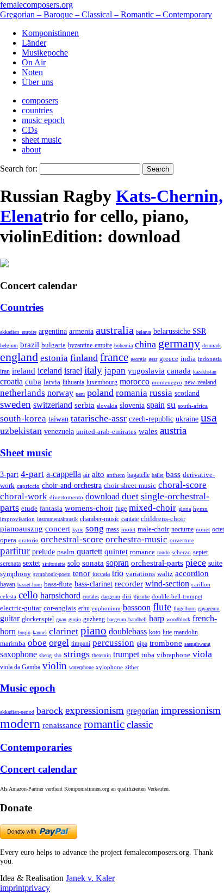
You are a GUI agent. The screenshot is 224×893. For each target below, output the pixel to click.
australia (115, 330)
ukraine (187, 419)
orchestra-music (136, 539)
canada (179, 370)
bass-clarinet (93, 583)
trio (117, 573)
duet (130, 496)
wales (148, 431)
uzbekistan (21, 430)
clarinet (63, 631)
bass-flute (58, 584)
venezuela (59, 431)
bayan (7, 584)
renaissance (62, 725)
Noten (32, 72)
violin (54, 665)
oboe (37, 643)
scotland (187, 393)
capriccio (28, 485)
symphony (15, 574)
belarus (143, 332)
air (86, 475)
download (102, 496)
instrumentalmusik (57, 519)
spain (156, 404)
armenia (81, 331)
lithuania (73, 382)
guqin (75, 619)
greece (168, 358)
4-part (32, 474)
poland (100, 392)
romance (142, 552)
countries (37, 110)
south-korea (23, 418)
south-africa (193, 405)
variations (140, 574)
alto (98, 474)
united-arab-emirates (106, 431)
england (19, 357)
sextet (31, 563)
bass (173, 474)
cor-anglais (59, 608)
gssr (152, 359)
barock (49, 710)
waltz (165, 574)
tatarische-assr (99, 418)
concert (57, 528)
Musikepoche (45, 52)
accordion (192, 573)
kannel (40, 632)
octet (218, 529)
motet (128, 529)
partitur (15, 550)
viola (202, 654)
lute (167, 632)
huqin (24, 632)
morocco (135, 381)
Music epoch (27, 688)
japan (115, 370)
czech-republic (151, 418)
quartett (89, 551)
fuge (121, 508)
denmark (211, 345)
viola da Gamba (20, 667)
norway (60, 392)
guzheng (94, 619)
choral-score (182, 485)
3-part (9, 474)
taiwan (58, 418)
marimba (13, 643)
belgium (9, 345)
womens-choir (89, 508)
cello (28, 595)
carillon (200, 585)
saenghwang (197, 644)
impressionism (191, 710)
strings (77, 654)
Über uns (37, 82)
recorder (129, 583)
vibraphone (173, 655)
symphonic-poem (52, 574)
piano (93, 630)
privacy (37, 887)
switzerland (52, 404)
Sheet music (26, 452)
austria (173, 430)
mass (112, 529)
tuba (147, 655)
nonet (203, 529)
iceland (50, 370)
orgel (59, 642)
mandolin (186, 632)
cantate (130, 519)
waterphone (81, 667)
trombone (166, 643)
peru (80, 394)
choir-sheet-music (130, 485)
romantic (104, 724)
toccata (101, 574)
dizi (127, 596)
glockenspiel (38, 619)
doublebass (128, 631)
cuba (33, 381)
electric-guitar (20, 608)
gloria (184, 509)
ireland (23, 370)
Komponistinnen (50, 33)
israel (73, 370)
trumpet (126, 654)
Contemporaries (36, 747)
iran (5, 371)
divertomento (66, 497)
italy (93, 370)
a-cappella (63, 474)
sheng (45, 655)
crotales (91, 597)
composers (40, 100)
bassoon (137, 607)
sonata (93, 562)
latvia (51, 382)
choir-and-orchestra (72, 485)
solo (73, 563)
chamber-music (99, 519)
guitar (10, 618)
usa (209, 417)
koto (154, 632)
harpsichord (60, 595)
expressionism (94, 710)
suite (215, 563)
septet (200, 552)
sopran (117, 562)
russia (161, 393)
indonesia (210, 359)
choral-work (23, 496)
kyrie (77, 530)
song (94, 528)
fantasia (51, 508)
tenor (81, 573)
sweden (15, 404)
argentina (53, 331)
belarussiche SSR (179, 331)
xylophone (109, 667)
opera (8, 540)
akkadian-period (17, 712)
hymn (200, 508)
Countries (21, 307)
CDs (30, 129)
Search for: (19, 168)
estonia (54, 358)
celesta (8, 596)
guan (61, 619)
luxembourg (101, 382)
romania (131, 392)
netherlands (22, 393)
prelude (43, 552)
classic (140, 724)
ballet (158, 475)
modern (20, 724)
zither (132, 667)
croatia (11, 381)
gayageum (209, 608)
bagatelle (138, 475)
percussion (113, 643)
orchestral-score (72, 539)
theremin (101, 655)
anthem (116, 475)
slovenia (132, 405)
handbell (137, 619)
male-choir (153, 529)
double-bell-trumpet (177, 596)
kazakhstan (204, 372)
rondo (163, 552)
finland (84, 357)
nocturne (182, 529)
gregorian (142, 710)
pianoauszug (21, 528)
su (171, 404)
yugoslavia (146, 370)
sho (57, 655)
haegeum (116, 619)
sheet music (41, 139)
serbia (84, 404)
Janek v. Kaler (90, 878)
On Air (34, 62)
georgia (138, 359)
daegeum (110, 597)
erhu (84, 608)
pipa (141, 643)
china (145, 344)
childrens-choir (163, 519)
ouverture (182, 540)
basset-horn (29, 585)
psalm (65, 552)
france (114, 357)
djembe (142, 597)
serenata (10, 563)
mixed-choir (152, 508)
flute (162, 607)
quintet (116, 551)
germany (179, 343)
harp (156, 618)
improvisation (17, 519)
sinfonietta (53, 564)
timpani (80, 643)
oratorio (28, 540)
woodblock (178, 619)
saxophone (18, 654)
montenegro (167, 382)
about (31, 149)
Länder (34, 42)
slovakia (107, 405)
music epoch (43, 120)
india (188, 358)
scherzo (181, 552)
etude (29, 508)
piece (195, 562)
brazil (29, 344)
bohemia (123, 345)
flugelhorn (184, 608)
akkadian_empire (18, 332)
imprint (12, 887)
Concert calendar (38, 769)
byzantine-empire (90, 345)
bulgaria (53, 345)
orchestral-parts (157, 563)
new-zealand (200, 382)
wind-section (167, 583)
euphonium (106, 608)
